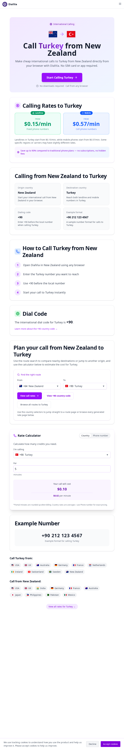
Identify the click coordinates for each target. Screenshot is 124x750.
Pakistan (54, 594)
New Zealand (76, 571)
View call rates (27, 395)
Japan (18, 594)
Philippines (35, 594)
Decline (92, 744)
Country (85, 435)
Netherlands (99, 565)
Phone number (100, 435)
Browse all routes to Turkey (34, 404)
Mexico (71, 594)
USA (17, 565)
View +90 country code (58, 395)
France (80, 565)
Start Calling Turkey (60, 77)
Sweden (57, 571)
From (19, 380)
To (64, 380)
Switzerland (38, 571)
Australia (44, 565)
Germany (63, 565)
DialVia (12, 4)
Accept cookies (110, 744)
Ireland (19, 571)
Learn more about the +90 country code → (36, 328)
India (43, 588)
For (15, 463)
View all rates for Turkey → (62, 606)
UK (29, 565)
